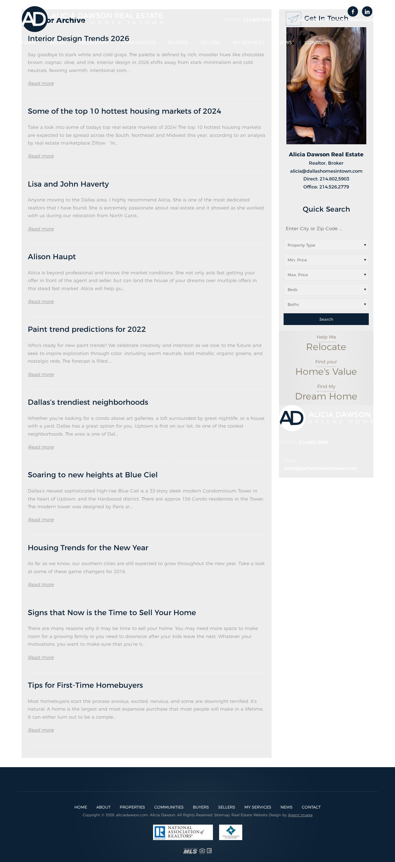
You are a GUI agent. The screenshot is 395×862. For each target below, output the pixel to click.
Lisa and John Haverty (68, 184)
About (57, 42)
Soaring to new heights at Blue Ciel (93, 474)
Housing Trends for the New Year (88, 547)
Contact (316, 42)
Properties (93, 42)
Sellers (210, 42)
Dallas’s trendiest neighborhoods (88, 402)
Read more (41, 83)
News (285, 42)
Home (29, 42)
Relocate (326, 343)
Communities (138, 42)
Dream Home (326, 392)
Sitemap (222, 815)
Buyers (177, 42)
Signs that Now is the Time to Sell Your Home (112, 612)
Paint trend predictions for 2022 (87, 329)
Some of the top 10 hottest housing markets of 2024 (124, 111)
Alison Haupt (52, 256)
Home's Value (326, 368)
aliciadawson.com (132, 815)
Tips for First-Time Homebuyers (85, 685)
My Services (249, 42)
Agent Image (300, 815)
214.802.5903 (258, 20)
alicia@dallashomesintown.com (336, 20)
